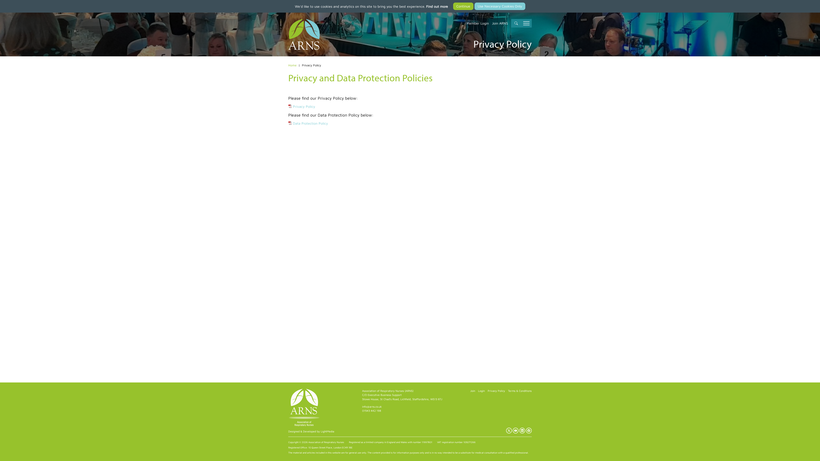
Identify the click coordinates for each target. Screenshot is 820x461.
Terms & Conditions (520, 390)
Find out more (437, 6)
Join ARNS (500, 23)
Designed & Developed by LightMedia (311, 431)
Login (481, 390)
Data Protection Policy (310, 123)
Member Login (478, 23)
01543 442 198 (371, 410)
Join (472, 390)
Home (292, 65)
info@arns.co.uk (372, 406)
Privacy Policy (304, 106)
